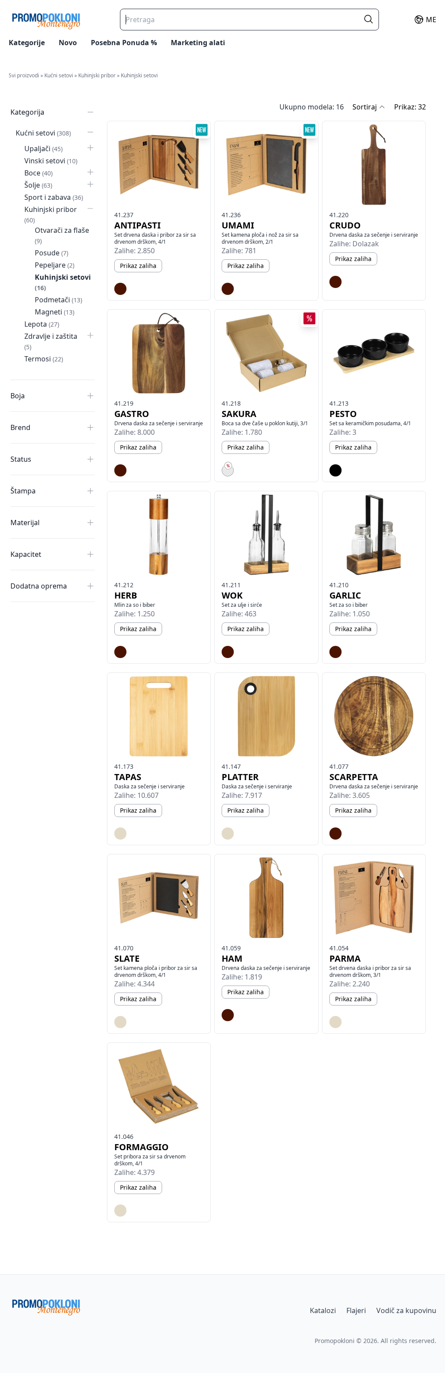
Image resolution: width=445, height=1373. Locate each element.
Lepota (41, 324)
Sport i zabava (53, 197)
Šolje (38, 185)
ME (431, 19)
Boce (38, 173)
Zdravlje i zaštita (50, 341)
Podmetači (58, 299)
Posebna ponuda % (124, 42)
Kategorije (27, 42)
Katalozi (323, 1310)
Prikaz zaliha (138, 265)
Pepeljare (54, 265)
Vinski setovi (50, 160)
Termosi (43, 359)
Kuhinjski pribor (97, 75)
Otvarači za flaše (62, 235)
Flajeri (356, 1310)
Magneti (54, 312)
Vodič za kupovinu (406, 1310)
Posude (51, 253)
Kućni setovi (58, 75)
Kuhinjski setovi (139, 75)
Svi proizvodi (24, 75)
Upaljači (43, 148)
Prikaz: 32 (410, 107)
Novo (68, 42)
